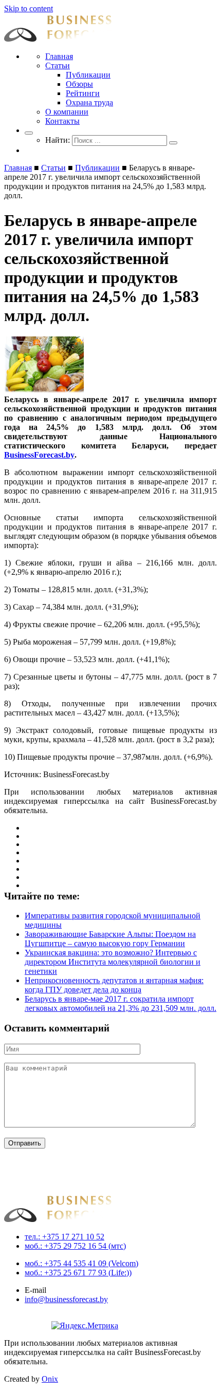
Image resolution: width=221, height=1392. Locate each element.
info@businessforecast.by (66, 1299)
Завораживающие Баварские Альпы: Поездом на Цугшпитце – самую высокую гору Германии (110, 939)
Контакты (62, 121)
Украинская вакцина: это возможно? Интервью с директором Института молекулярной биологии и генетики (112, 961)
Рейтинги (83, 93)
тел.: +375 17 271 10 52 (64, 1236)
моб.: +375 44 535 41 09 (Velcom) (81, 1263)
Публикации (88, 74)
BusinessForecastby (39, 454)
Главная (59, 56)
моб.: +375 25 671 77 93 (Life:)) (78, 1272)
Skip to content (28, 8)
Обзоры (79, 84)
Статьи (57, 65)
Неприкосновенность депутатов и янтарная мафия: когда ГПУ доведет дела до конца (114, 985)
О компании (66, 111)
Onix (50, 1379)
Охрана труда (89, 102)
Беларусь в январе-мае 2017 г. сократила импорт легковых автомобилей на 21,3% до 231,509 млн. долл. (120, 1003)
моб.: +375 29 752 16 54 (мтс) (75, 1245)
